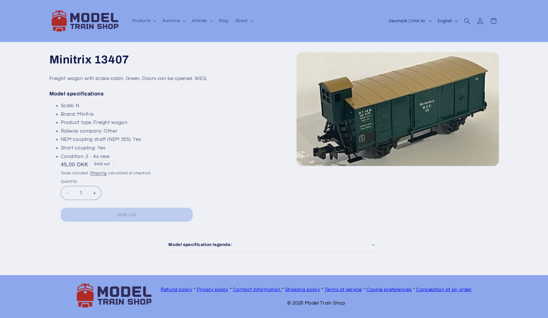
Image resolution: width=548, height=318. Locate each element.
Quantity (69, 181)
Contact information (257, 289)
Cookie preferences (389, 289)
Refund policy (176, 289)
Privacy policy (212, 289)
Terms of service (343, 289)
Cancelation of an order (444, 289)
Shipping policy (302, 289)
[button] (144, 21)
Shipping (98, 173)
